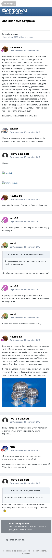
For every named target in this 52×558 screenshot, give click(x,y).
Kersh (13, 243)
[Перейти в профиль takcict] (5, 130)
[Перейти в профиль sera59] (5, 220)
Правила (26, 554)
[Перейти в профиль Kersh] (5, 245)
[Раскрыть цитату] (6, 254)
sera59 (14, 218)
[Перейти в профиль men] (5, 449)
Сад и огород (26, 37)
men (12, 446)
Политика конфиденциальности (16, 551)
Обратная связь (40, 551)
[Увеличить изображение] (7, 173)
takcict (14, 128)
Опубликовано (25, 51)
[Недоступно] (24, 392)
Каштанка (13, 34)
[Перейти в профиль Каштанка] (5, 49)
